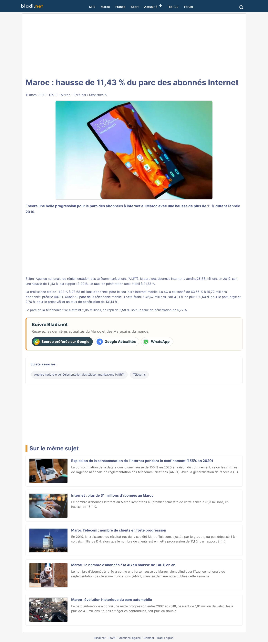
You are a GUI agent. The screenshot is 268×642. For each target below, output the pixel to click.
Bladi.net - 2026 (105, 637)
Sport (135, 7)
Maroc (105, 7)
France (120, 7)
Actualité (150, 7)
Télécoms (139, 374)
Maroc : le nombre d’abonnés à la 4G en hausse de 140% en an (123, 565)
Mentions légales (130, 637)
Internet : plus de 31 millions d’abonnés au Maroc (112, 495)
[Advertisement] (134, 45)
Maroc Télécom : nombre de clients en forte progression (118, 530)
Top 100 (173, 7)
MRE (92, 7)
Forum (188, 7)
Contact (149, 637)
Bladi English (165, 637)
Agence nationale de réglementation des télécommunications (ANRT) (79, 374)
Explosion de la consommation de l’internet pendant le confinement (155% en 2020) (142, 461)
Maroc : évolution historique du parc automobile (111, 600)
